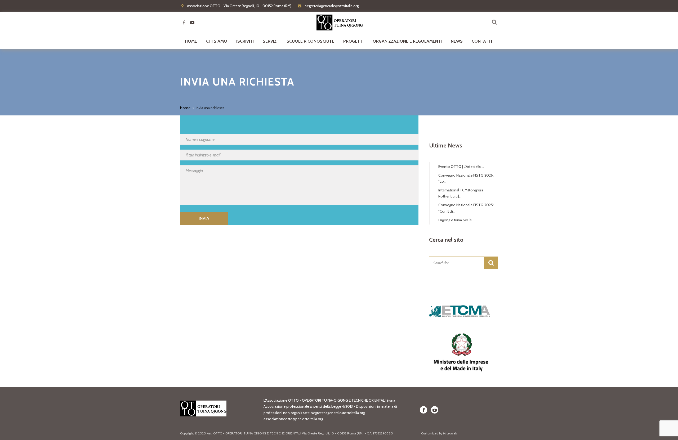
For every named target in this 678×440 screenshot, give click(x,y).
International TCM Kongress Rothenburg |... (461, 193)
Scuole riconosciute (310, 41)
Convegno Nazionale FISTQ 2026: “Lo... (466, 178)
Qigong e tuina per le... (456, 220)
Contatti (482, 41)
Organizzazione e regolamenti (407, 41)
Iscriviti (245, 41)
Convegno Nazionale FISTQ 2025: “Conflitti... (466, 208)
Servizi (270, 41)
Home (191, 41)
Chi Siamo (216, 41)
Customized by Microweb (439, 433)
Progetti (353, 41)
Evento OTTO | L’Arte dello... (461, 166)
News (457, 41)
